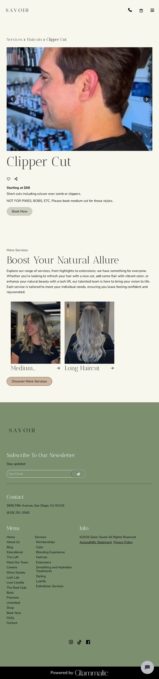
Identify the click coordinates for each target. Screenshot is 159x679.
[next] (147, 99)
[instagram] (70, 642)
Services (14, 39)
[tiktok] (79, 642)
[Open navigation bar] (152, 10)
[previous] (12, 99)
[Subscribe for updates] (78, 473)
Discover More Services (29, 381)
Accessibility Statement (96, 542)
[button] (145, 10)
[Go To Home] (16, 10)
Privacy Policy (123, 542)
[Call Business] (134, 10)
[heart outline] (9, 179)
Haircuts (34, 39)
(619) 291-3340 (18, 512)
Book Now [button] (19, 211)
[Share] (17, 179)
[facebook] (88, 642)
